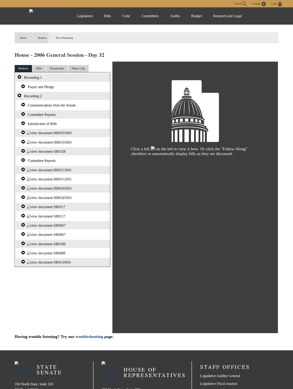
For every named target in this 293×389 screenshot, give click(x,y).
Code (126, 16)
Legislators (85, 16)
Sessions (42, 37)
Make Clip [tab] (78, 68)
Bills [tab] (39, 68)
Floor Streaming (64, 37)
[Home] (48, 15)
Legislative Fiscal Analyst (218, 384)
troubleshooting (89, 336)
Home (23, 37)
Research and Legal (227, 16)
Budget (196, 16)
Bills (107, 16)
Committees (150, 16)
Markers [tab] (23, 68)
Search (238, 3)
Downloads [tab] (57, 68)
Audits (175, 16)
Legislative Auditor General (220, 376)
